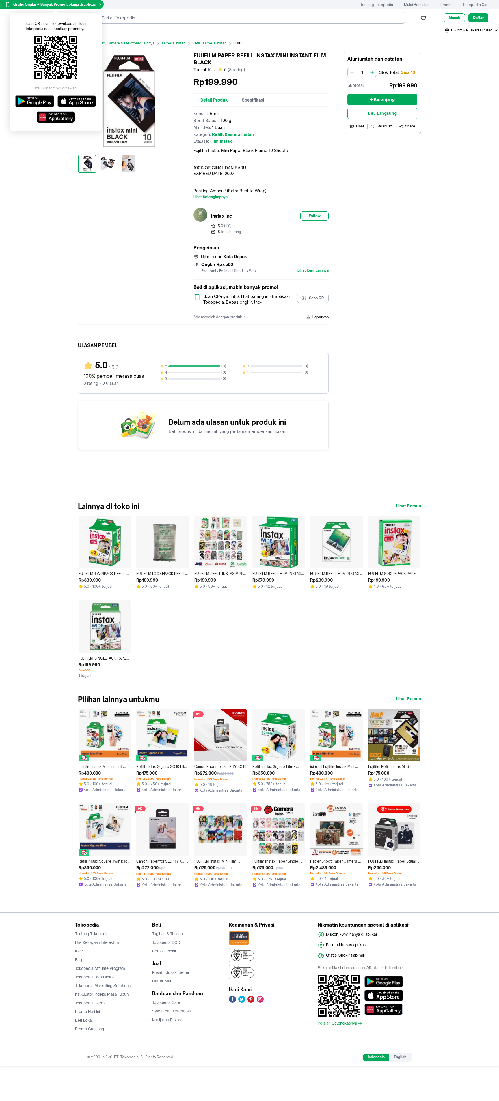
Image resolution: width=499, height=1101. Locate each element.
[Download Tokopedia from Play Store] (383, 981)
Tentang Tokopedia (376, 5)
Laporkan (320, 317)
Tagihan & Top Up (167, 933)
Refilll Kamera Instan (209, 43)
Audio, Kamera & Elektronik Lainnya (124, 43)
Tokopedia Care (476, 5)
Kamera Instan (173, 43)
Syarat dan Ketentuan (171, 1011)
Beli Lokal (84, 1020)
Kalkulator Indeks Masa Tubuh (102, 994)
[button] (471, 30)
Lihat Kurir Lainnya (313, 270)
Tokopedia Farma (90, 1003)
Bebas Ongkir (164, 951)
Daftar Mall (162, 981)
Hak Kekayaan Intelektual (97, 942)
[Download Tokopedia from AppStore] (383, 995)
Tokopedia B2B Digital (95, 977)
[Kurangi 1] (352, 72)
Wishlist (384, 126)
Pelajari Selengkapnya (337, 1023)
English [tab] (400, 1057)
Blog (79, 959)
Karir (79, 951)
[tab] (214, 100)
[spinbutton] (362, 72)
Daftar (478, 18)
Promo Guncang (89, 1029)
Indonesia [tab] (376, 1057)
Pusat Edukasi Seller (170, 972)
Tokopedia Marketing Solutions (103, 985)
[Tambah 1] (372, 72)
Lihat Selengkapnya (210, 197)
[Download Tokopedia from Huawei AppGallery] (383, 1009)
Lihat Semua (408, 505)
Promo (446, 5)
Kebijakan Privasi (167, 1019)
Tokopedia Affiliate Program (100, 968)
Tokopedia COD (166, 942)
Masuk (454, 18)
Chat (360, 126)
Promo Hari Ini (87, 1011)
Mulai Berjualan (416, 5)
